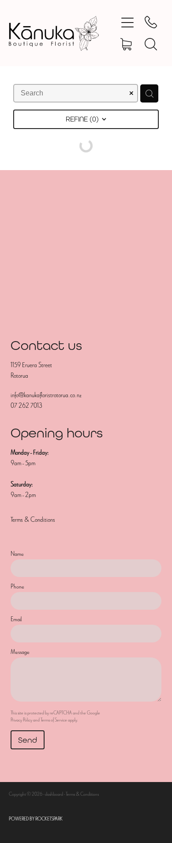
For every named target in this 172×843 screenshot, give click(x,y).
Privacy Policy (21, 720)
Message (20, 652)
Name (17, 554)
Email (16, 619)
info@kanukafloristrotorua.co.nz (46, 395)
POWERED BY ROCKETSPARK (36, 819)
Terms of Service (54, 720)
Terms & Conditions (33, 520)
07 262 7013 (26, 406)
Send (27, 739)
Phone (17, 586)
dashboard (54, 794)
